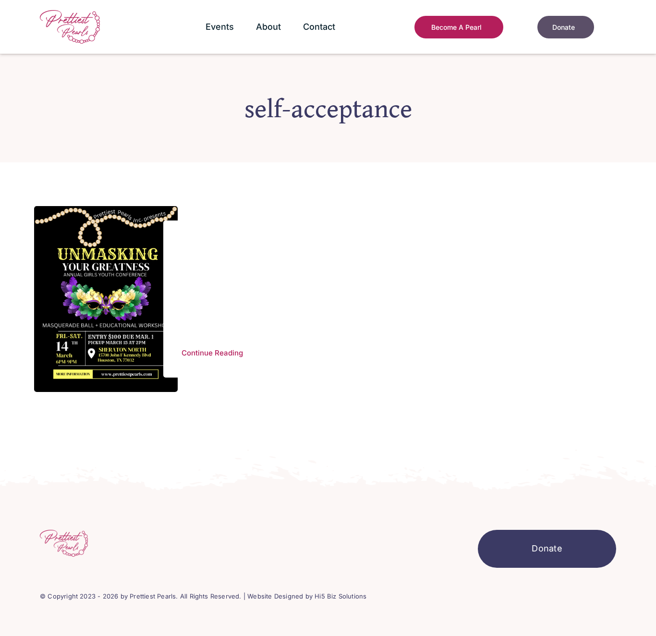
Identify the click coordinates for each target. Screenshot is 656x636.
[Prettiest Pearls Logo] (70, 14)
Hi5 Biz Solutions (340, 596)
